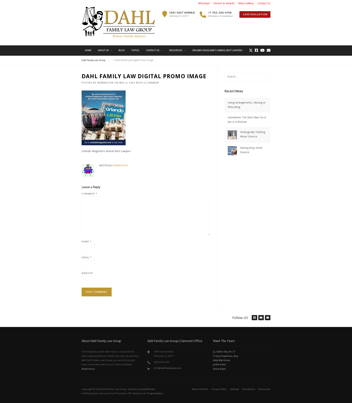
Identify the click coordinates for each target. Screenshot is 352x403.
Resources (175, 50)
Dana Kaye (219, 368)
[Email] (268, 50)
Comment (90, 193)
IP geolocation (155, 393)
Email (87, 257)
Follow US (240, 317)
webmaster (105, 82)
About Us (103, 50)
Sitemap (234, 389)
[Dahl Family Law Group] (118, 22)
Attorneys (204, 3)
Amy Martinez (221, 360)
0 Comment (152, 82)
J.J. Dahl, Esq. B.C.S (224, 351)
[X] (251, 50)
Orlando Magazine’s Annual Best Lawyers (217, 50)
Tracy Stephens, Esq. (226, 356)
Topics (135, 50)
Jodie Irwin (219, 364)
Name (86, 241)
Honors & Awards (223, 3)
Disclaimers (248, 389)
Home (88, 50)
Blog (122, 50)
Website (87, 273)
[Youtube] (262, 50)
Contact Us (263, 3)
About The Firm (200, 389)
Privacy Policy (219, 389)
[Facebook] (256, 50)
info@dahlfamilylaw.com (167, 368)
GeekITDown (148, 389)
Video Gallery (246, 3)
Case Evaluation (254, 14)
